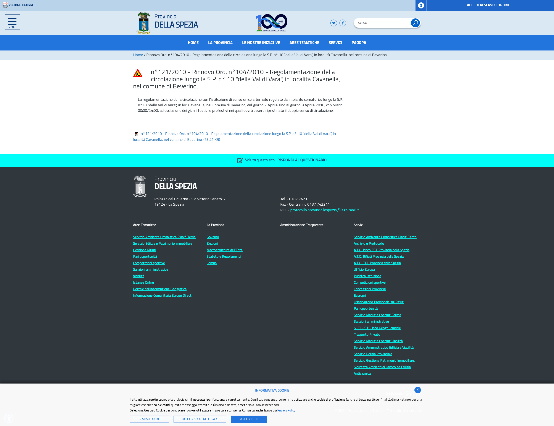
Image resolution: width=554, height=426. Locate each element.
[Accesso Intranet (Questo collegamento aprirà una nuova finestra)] (421, 5)
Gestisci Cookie (149, 419)
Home (138, 55)
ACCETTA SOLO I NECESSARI (199, 419)
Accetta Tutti (249, 419)
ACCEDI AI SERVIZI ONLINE (488, 5)
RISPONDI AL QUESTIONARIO (302, 160)
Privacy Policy (286, 410)
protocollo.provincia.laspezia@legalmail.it (324, 210)
